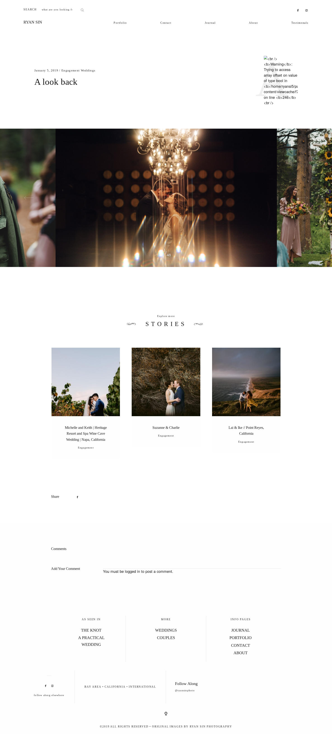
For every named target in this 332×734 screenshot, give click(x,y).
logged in (132, 571)
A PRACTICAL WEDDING (91, 641)
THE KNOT (91, 630)
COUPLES (166, 637)
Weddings (88, 70)
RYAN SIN (32, 22)
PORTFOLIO (240, 637)
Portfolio (120, 22)
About (253, 22)
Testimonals (300, 22)
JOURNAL (240, 630)
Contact (165, 22)
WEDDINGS (166, 630)
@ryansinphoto (185, 690)
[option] (166, 198)
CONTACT (240, 645)
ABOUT (241, 653)
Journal (210, 22)
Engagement (70, 70)
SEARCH (30, 9)
